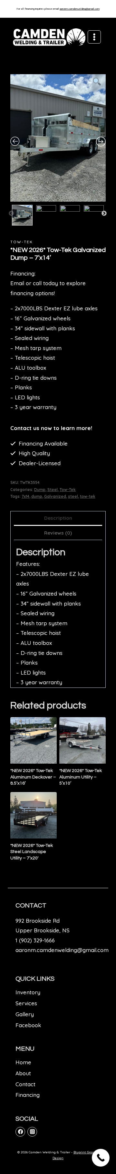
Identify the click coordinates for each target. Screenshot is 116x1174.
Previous (11, 213)
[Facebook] (20, 1132)
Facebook (28, 1025)
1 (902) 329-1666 (35, 940)
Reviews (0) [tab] (58, 533)
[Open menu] (94, 37)
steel (73, 496)
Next (104, 213)
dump (36, 496)
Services (26, 1003)
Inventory (27, 992)
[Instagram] (32, 1132)
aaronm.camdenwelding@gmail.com (80, 8)
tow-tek (87, 496)
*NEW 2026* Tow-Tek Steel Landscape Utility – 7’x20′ (31, 851)
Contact (25, 1084)
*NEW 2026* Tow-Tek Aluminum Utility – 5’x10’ (80, 777)
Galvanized (55, 496)
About (23, 1073)
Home (23, 1062)
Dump (39, 489)
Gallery (24, 1014)
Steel (52, 489)
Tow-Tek (21, 241)
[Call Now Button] (101, 1158)
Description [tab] (58, 518)
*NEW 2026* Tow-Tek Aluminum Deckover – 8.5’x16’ (33, 777)
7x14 (25, 496)
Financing (27, 1094)
